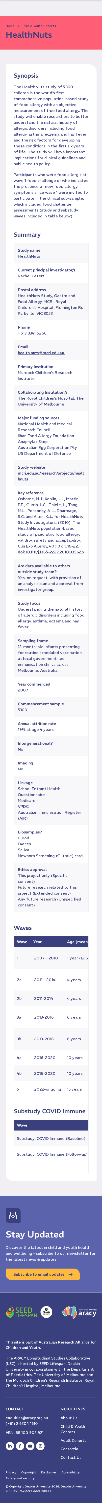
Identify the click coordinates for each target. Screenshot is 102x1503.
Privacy (11, 1472)
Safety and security (20, 1478)
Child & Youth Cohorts (39, 26)
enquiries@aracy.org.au (27, 1417)
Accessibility (70, 1472)
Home (10, 26)
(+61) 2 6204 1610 (22, 1423)
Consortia (69, 1449)
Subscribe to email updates (39, 1274)
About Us (69, 1417)
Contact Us (71, 1457)
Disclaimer (48, 1472)
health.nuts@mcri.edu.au (41, 352)
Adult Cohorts (73, 1440)
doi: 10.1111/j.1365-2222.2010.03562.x (51, 551)
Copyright (28, 1472)
